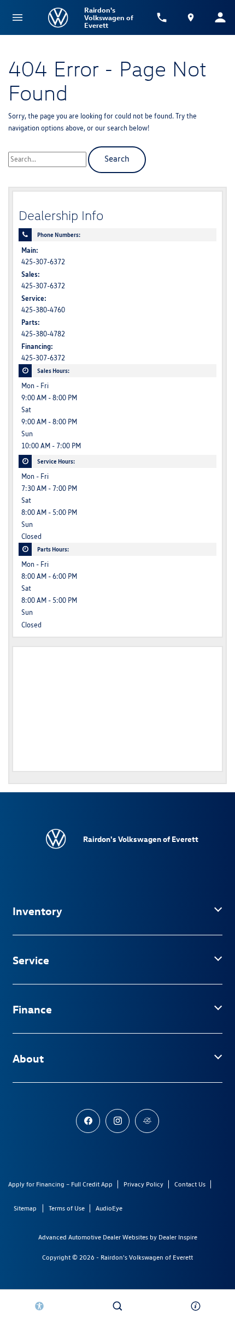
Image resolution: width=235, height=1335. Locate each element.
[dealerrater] (147, 1121)
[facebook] (88, 1121)
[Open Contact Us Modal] (196, 1306)
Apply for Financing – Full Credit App (60, 1184)
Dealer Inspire (177, 1237)
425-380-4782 (43, 334)
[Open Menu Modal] (17, 17)
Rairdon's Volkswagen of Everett (147, 1257)
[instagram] (117, 1121)
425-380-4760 (43, 310)
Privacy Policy (143, 1184)
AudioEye (109, 1208)
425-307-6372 (43, 262)
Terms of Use (67, 1208)
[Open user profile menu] (220, 17)
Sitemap (25, 1208)
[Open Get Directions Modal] (191, 17)
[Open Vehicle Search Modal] (117, 1306)
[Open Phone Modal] (162, 17)
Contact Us (189, 1184)
